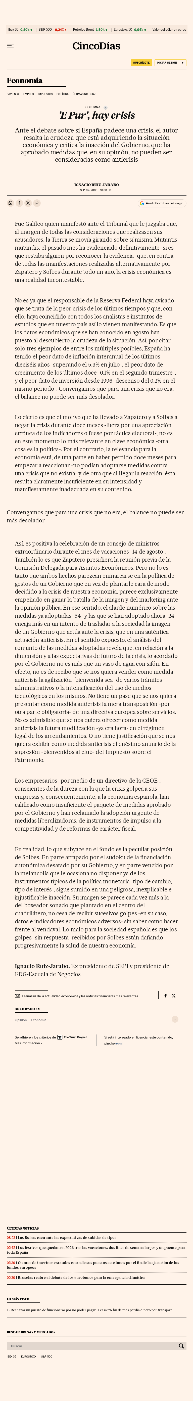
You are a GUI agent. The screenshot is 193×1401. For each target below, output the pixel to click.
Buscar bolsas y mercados (31, 1332)
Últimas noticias (84, 94)
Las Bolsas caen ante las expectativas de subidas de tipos (67, 1237)
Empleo (28, 94)
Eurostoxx (28, 1356)
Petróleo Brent (83, 29)
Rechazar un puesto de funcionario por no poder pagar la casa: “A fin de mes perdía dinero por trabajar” (91, 1310)
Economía (24, 81)
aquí (118, 1043)
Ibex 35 (13, 29)
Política (63, 94)
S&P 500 (45, 29)
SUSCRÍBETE (141, 62)
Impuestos (45, 94)
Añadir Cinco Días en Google (164, 203)
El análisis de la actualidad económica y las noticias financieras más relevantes (80, 996)
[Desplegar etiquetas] (175, 1019)
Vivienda (14, 94)
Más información (27, 1043)
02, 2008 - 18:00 (96, 190)
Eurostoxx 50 (123, 29)
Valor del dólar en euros (169, 29)
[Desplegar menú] (10, 46)
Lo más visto (18, 1299)
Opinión (21, 1020)
